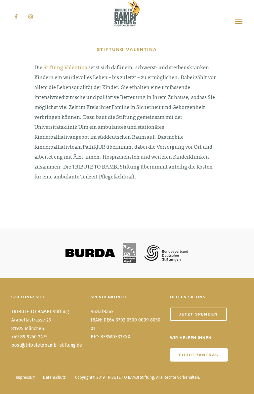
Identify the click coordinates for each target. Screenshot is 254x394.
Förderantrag (199, 355)
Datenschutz (54, 377)
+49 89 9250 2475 (29, 337)
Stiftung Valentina (65, 68)
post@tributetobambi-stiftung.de (46, 345)
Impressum (25, 377)
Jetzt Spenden (198, 314)
